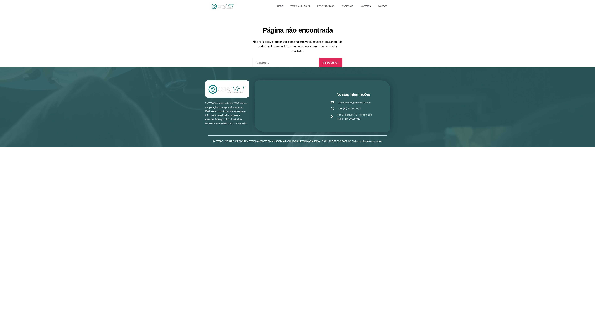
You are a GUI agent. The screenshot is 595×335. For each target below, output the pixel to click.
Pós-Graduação (326, 6)
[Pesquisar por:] (284, 63)
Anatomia (365, 6)
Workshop (347, 6)
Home (280, 6)
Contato (382, 6)
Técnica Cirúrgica (300, 6)
